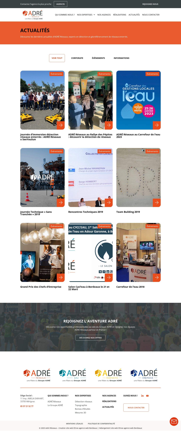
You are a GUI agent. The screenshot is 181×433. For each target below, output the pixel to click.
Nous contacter (150, 14)
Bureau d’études (82, 409)
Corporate (77, 58)
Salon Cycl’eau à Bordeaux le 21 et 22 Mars (88, 288)
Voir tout (57, 58)
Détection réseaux (83, 401)
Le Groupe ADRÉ (55, 405)
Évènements (98, 58)
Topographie (81, 405)
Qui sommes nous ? (65, 14)
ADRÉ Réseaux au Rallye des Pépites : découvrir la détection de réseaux (90, 136)
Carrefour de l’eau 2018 (130, 286)
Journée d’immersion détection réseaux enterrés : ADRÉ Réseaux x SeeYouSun (40, 137)
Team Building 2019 (128, 211)
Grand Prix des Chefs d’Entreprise (40, 286)
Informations (121, 58)
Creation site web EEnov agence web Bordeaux (78, 428)
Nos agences (104, 14)
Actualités (134, 14)
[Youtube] (147, 395)
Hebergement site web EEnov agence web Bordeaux (120, 428)
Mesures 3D (80, 412)
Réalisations (119, 14)
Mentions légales (74, 423)
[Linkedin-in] (142, 395)
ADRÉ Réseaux (54, 401)
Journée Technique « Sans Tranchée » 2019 (36, 213)
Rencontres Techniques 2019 (85, 211)
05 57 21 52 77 (26, 406)
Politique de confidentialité (101, 423)
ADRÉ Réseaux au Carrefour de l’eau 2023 (138, 136)
